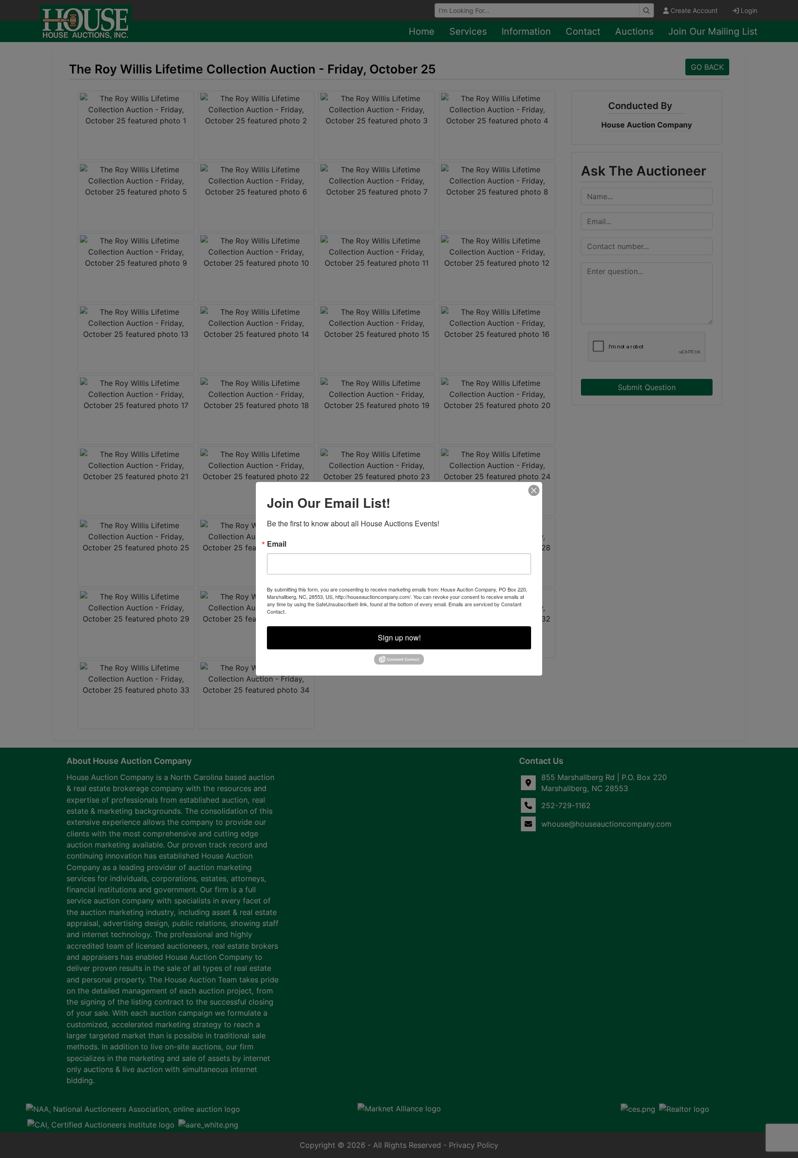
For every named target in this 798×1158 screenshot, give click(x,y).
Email (276, 544)
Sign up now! (399, 637)
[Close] (533, 490)
